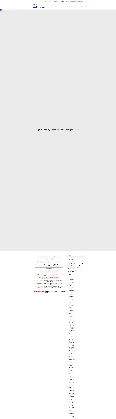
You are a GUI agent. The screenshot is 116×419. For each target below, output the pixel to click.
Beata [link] (65, 131)
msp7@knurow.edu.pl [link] (80, 1)
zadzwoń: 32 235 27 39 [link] (73, 1)
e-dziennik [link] (50, 1)
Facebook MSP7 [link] (56, 1)
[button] (82, 256)
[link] (1, 10)
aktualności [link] (58, 131)
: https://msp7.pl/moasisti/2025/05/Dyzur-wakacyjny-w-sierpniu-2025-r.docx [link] (48, 292)
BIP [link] (45, 1)
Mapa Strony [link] (66, 1)
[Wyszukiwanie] (76, 256)
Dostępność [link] (62, 1)
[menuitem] (46, 1)
